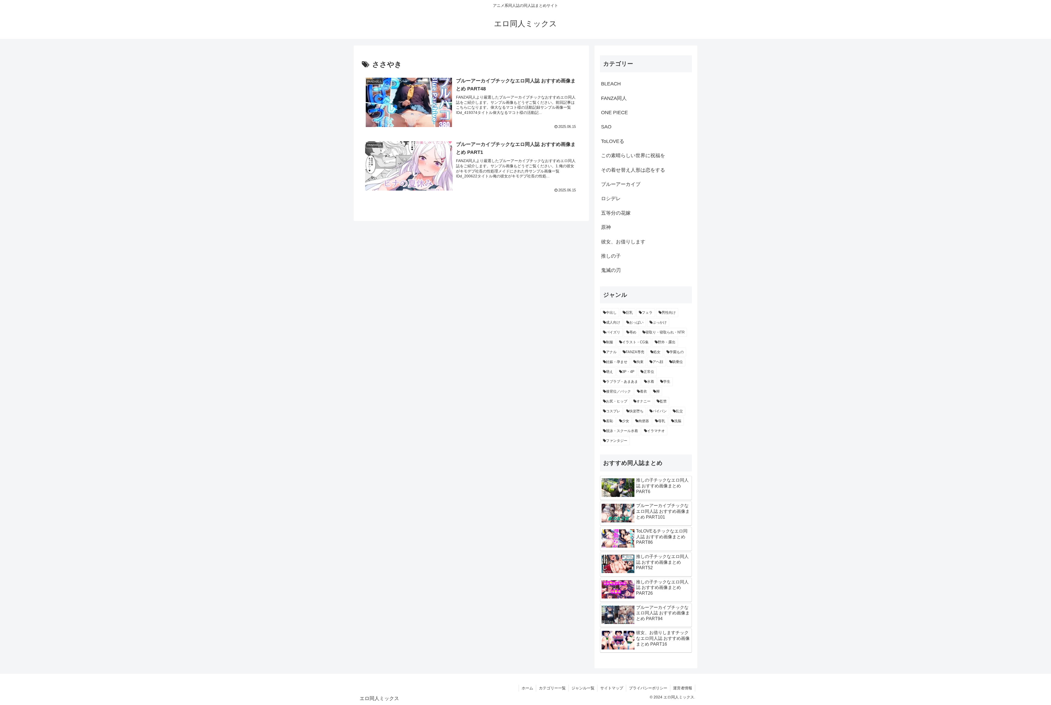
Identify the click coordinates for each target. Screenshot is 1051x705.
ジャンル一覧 (582, 688)
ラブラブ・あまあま (622, 381)
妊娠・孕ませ (616, 362)
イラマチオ (656, 431)
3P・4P (628, 372)
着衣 (643, 391)
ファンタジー (616, 441)
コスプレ (613, 411)
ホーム (527, 688)
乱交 (679, 411)
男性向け (669, 312)
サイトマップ (611, 688)
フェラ (647, 312)
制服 (609, 342)
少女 (625, 421)
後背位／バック (618, 391)
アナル (611, 352)
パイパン (659, 411)
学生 (666, 381)
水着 (650, 381)
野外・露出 (666, 342)
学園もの (676, 352)
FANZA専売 (635, 352)
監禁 (663, 401)
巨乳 (629, 312)
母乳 (661, 421)
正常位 (648, 372)
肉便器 (643, 421)
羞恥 (609, 421)
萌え (609, 372)
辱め (632, 332)
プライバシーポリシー (648, 688)
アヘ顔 (657, 362)
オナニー (643, 401)
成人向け (613, 322)
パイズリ (613, 332)
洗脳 (677, 421)
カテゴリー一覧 (552, 688)
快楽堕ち (636, 411)
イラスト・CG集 (635, 342)
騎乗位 (677, 362)
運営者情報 (682, 688)
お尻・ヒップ (616, 401)
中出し (611, 312)
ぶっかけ (659, 322)
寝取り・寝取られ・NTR (665, 332)
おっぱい (636, 322)
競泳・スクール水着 (622, 431)
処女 (656, 352)
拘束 (639, 362)
